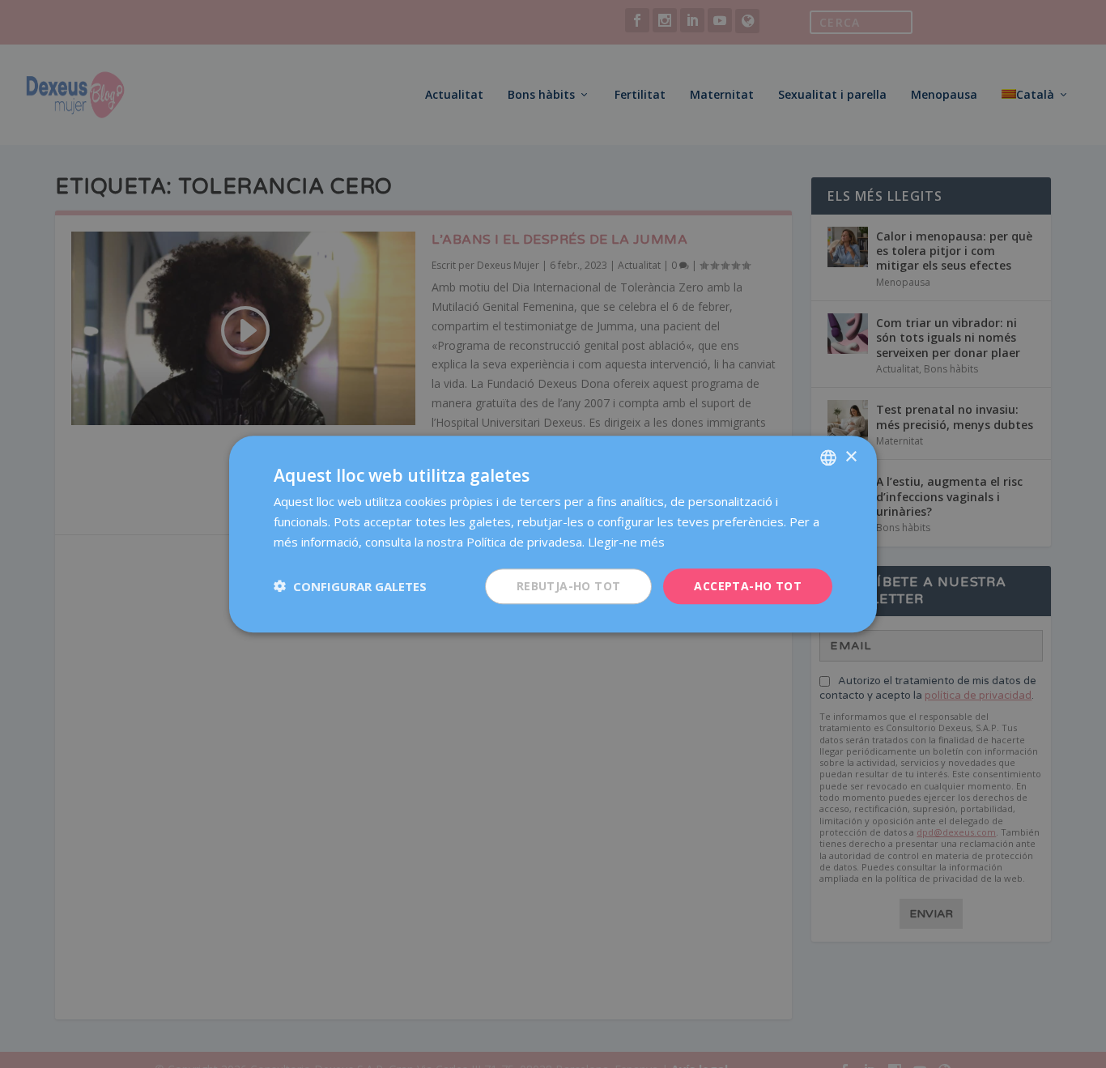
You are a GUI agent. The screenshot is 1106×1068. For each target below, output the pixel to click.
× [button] (850, 456)
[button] (350, 586)
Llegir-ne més (626, 542)
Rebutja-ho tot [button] (569, 585)
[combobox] (828, 457)
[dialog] (553, 534)
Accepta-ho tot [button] (748, 585)
